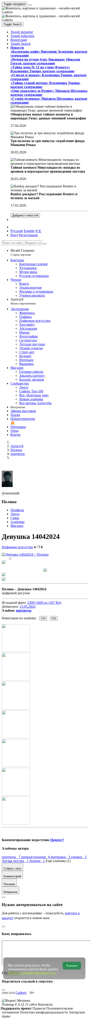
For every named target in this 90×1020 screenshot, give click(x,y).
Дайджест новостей (25, 215)
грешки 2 (79, 857)
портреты (23, 610)
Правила (39, 1008)
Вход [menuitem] (14, 235)
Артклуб (23, 301)
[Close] (45, 243)
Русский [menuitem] (16, 231)
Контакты (45, 1004)
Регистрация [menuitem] (28, 235)
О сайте (32, 1004)
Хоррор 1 (37, 861)
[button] (21, 32)
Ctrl (43, 618)
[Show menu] (30, 5)
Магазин (16, 526)
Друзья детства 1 (15, 861)
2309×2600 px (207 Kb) (44, 602)
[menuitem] (38, 231)
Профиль (17, 510)
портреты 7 (11, 857)
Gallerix (21, 993)
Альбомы (17, 522)
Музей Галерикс (22, 252)
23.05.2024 (27, 606)
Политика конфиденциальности (44, 1012)
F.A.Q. (20, 1004)
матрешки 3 (61, 857)
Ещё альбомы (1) (58, 861)
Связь (14, 518)
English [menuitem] (29, 231)
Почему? (57, 840)
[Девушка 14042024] (25, 554)
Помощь (8, 1004)
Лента (14, 514)
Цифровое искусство (17, 547)
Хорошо (72, 965)
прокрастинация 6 (36, 857)
